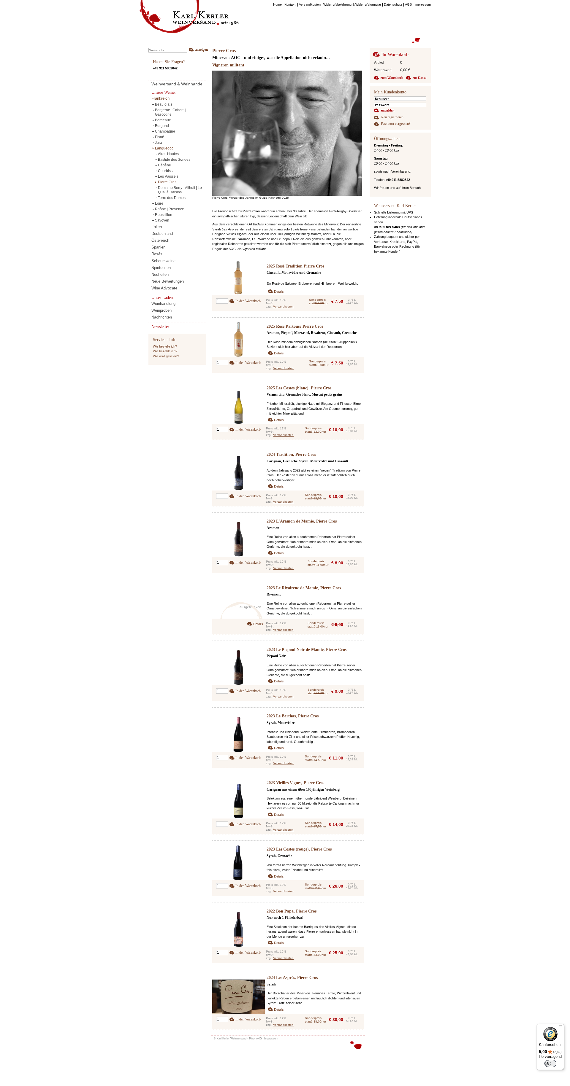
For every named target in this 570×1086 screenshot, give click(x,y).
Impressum (271, 1038)
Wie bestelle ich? (165, 346)
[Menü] (560, 1027)
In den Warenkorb (248, 301)
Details (279, 291)
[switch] (550, 1063)
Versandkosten (283, 306)
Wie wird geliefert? (166, 356)
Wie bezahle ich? (165, 351)
